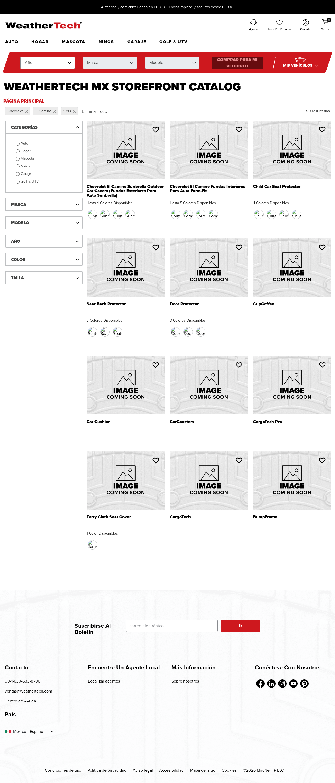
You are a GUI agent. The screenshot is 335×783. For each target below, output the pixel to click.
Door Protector (184, 304)
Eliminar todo (94, 111)
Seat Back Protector (106, 304)
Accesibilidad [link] (171, 770)
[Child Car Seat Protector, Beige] (284, 214)
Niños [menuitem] (106, 42)
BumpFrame (265, 517)
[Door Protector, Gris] (200, 332)
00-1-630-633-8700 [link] (23, 681)
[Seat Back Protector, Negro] (92, 332)
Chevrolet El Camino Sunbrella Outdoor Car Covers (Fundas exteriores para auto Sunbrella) (125, 191)
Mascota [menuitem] (73, 42)
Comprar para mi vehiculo (237, 63)
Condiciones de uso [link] (63, 770)
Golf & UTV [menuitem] (173, 42)
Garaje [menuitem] (136, 42)
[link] (260, 683)
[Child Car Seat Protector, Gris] (296, 214)
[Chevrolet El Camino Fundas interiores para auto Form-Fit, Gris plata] (213, 214)
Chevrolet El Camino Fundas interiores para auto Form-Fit (207, 188)
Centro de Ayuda (20, 701)
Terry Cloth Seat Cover (109, 517)
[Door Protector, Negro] (175, 332)
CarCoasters (182, 422)
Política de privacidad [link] (106, 770)
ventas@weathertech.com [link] (28, 691)
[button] (279, 25)
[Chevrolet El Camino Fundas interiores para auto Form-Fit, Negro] (175, 214)
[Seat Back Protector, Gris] (117, 332)
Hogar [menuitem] (40, 42)
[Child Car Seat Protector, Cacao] (271, 214)
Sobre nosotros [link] (185, 681)
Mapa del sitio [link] (202, 770)
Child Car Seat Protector (276, 186)
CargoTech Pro (267, 422)
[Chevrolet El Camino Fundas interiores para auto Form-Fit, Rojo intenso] (200, 214)
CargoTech (180, 517)
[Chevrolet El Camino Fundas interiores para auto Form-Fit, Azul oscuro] (188, 214)
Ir (240, 626)
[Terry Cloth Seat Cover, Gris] (92, 545)
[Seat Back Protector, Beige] (105, 332)
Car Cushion (99, 422)
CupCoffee (263, 304)
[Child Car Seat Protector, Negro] (259, 214)
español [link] (37, 731)
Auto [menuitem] (11, 42)
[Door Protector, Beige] (188, 332)
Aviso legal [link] (143, 770)
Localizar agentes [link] (104, 681)
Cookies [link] (229, 770)
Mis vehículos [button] (298, 65)
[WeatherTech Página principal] (43, 25)
